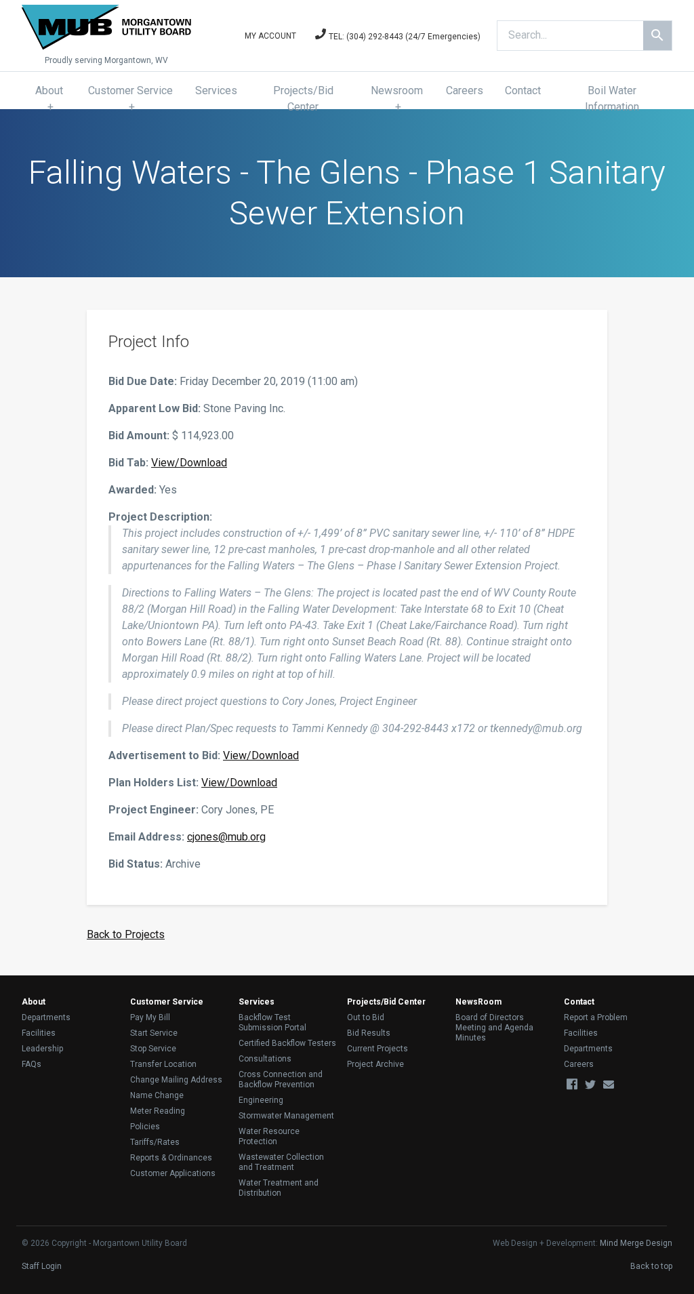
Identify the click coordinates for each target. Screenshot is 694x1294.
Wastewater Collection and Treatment (281, 1162)
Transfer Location (163, 1064)
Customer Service (130, 90)
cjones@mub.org (226, 836)
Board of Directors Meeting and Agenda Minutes (494, 1028)
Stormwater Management (286, 1115)
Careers (464, 90)
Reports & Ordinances (171, 1157)
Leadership (42, 1048)
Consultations (265, 1059)
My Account (270, 36)
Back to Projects (126, 934)
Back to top (651, 1266)
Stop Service (153, 1048)
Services (216, 90)
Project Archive (375, 1064)
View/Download (189, 462)
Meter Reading (157, 1111)
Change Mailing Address (176, 1080)
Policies (145, 1126)
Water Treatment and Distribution (279, 1188)
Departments (46, 1017)
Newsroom (397, 90)
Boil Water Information (612, 98)
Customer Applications (173, 1173)
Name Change (157, 1095)
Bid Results (368, 1033)
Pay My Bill (150, 1017)
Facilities (39, 1033)
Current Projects (377, 1048)
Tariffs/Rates (155, 1142)
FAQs (31, 1064)
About (49, 90)
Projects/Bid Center (303, 98)
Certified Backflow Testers (287, 1043)
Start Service (154, 1033)
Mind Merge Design (636, 1243)
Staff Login (42, 1266)
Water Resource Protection (269, 1136)
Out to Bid (365, 1017)
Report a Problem (596, 1017)
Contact (523, 90)
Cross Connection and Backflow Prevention (281, 1079)
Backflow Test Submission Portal (272, 1022)
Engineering (261, 1100)
